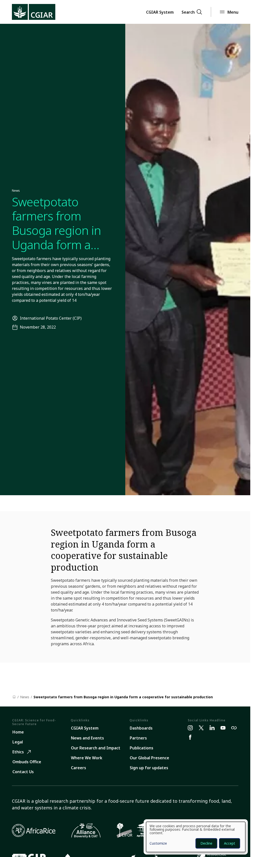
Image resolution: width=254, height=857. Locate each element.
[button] (160, 12)
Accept (229, 843)
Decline (206, 843)
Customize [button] (158, 844)
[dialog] (195, 837)
